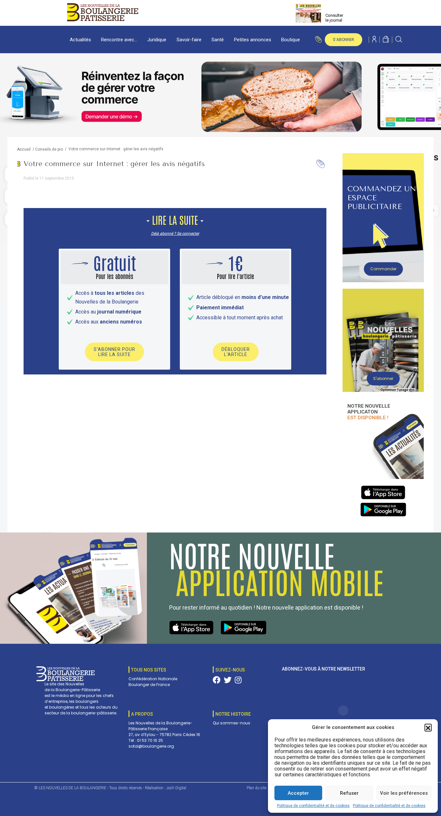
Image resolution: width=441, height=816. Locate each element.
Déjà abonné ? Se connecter (175, 233)
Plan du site (256, 788)
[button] (428, 727)
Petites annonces (252, 40)
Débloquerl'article (235, 352)
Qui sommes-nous (231, 723)
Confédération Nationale (152, 679)
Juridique (156, 40)
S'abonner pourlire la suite (114, 352)
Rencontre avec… (119, 40)
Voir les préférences (404, 793)
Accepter (298, 793)
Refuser (349, 793)
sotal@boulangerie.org (151, 746)
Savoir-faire (189, 40)
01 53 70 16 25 (150, 740)
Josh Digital (176, 788)
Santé (217, 40)
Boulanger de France (149, 684)
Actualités (80, 40)
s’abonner (343, 39)
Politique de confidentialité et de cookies (313, 805)
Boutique (290, 40)
